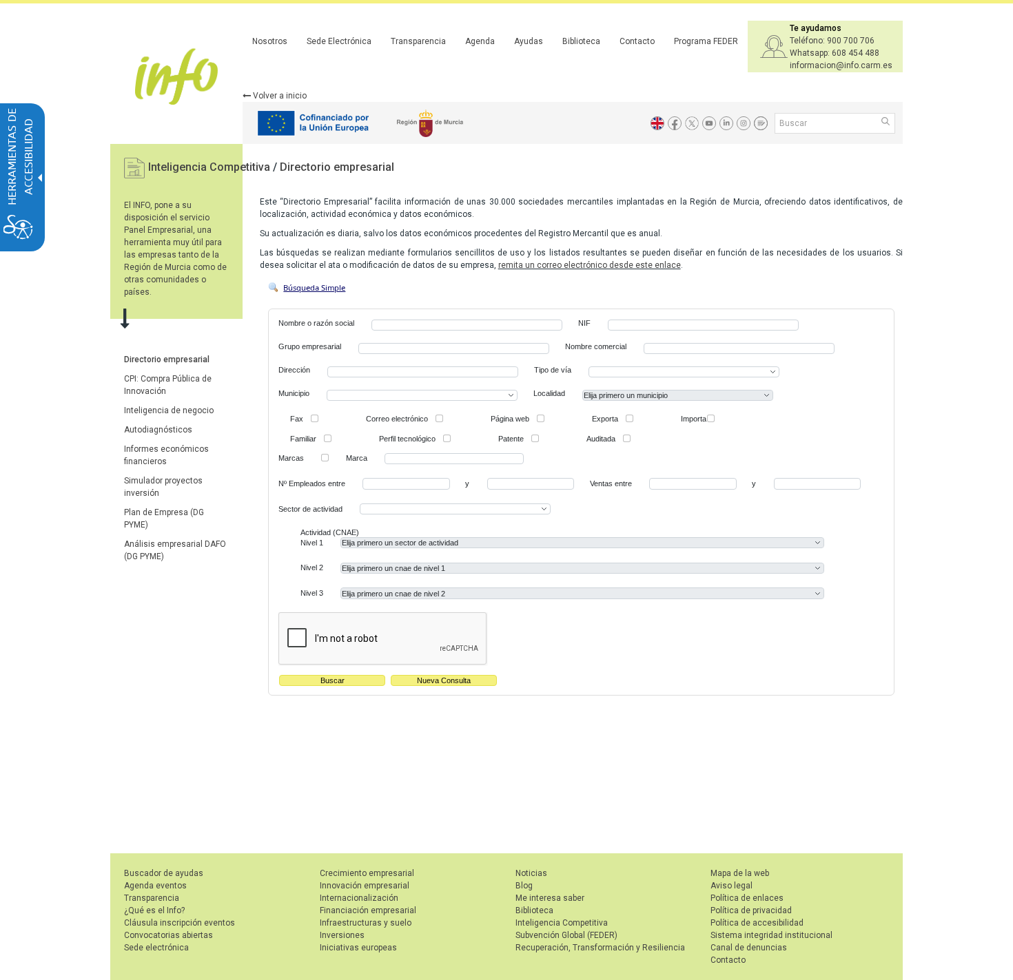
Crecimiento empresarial (367, 873)
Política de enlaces (747, 898)
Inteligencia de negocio (169, 410)
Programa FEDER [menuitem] (706, 41)
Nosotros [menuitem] (269, 41)
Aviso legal (731, 885)
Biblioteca (534, 910)
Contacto (728, 960)
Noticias (531, 873)
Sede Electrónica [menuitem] (339, 41)
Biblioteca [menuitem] (581, 41)
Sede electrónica (156, 947)
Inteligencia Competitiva (210, 167)
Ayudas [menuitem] (528, 41)
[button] (886, 122)
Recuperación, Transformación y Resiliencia (600, 947)
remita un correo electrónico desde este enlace (589, 265)
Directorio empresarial (337, 167)
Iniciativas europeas (358, 947)
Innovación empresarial (364, 885)
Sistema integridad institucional (771, 935)
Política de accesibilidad (757, 923)
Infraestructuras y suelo (365, 923)
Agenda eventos (155, 885)
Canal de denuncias (748, 947)
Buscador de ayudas (163, 873)
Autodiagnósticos (158, 430)
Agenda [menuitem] (480, 41)
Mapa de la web (739, 873)
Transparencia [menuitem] (418, 41)
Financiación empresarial (368, 910)
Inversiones (342, 935)
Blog (524, 885)
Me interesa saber (549, 898)
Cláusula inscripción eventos (179, 923)
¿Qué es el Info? (154, 910)
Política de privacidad (751, 910)
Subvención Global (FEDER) (566, 935)
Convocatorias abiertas (168, 935)
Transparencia (151, 898)
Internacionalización (359, 898)
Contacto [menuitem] (637, 41)
